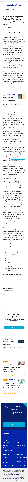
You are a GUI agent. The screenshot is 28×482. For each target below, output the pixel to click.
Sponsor (5, 362)
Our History (6, 442)
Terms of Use (18, 478)
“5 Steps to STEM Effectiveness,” (13, 213)
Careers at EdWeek (7, 450)
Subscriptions (6, 457)
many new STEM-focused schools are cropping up (13, 59)
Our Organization (7, 440)
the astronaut (18, 151)
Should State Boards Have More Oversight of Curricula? (9, 343)
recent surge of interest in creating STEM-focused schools (14, 159)
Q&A (11, 339)
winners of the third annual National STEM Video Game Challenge (13, 188)
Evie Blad (5, 347)
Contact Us (19, 437)
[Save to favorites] (14, 32)
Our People (6, 445)
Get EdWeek (6, 454)
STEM (12, 300)
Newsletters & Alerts (8, 460)
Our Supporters (7, 447)
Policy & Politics (15, 9)
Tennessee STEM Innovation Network (12, 63)
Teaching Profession (9, 94)
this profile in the (14, 154)
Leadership (7, 9)
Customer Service (20, 445)
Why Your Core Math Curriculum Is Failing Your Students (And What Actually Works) (12, 368)
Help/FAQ (18, 442)
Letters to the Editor (21, 440)
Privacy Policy (15, 474)
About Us (5, 437)
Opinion (5, 95)
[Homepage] (14, 5)
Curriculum (7, 13)
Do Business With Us (22, 454)
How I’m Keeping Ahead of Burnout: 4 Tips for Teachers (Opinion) (10, 99)
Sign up (13, 424)
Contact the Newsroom (22, 447)
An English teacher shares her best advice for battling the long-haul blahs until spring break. (13, 104)
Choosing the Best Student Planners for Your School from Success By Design (12, 387)
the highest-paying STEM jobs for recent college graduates (13, 168)
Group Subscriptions (8, 462)
